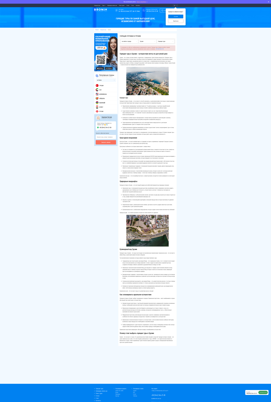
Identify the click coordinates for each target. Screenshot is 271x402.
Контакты (138, 5)
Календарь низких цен (112, 5)
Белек (116, 392)
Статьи (127, 5)
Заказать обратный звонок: (102, 133)
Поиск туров (121, 5)
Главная (97, 29)
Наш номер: (248, 391)
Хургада (117, 396)
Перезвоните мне (263, 392)
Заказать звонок (105, 142)
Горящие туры (97, 5)
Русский (176, 16)
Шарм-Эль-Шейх (119, 390)
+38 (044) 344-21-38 (152, 11)
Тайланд (135, 396)
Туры (103, 5)
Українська (175, 21)
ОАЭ (134, 392)
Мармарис (117, 394)
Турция (134, 390)
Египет (134, 394)
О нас (132, 5)
